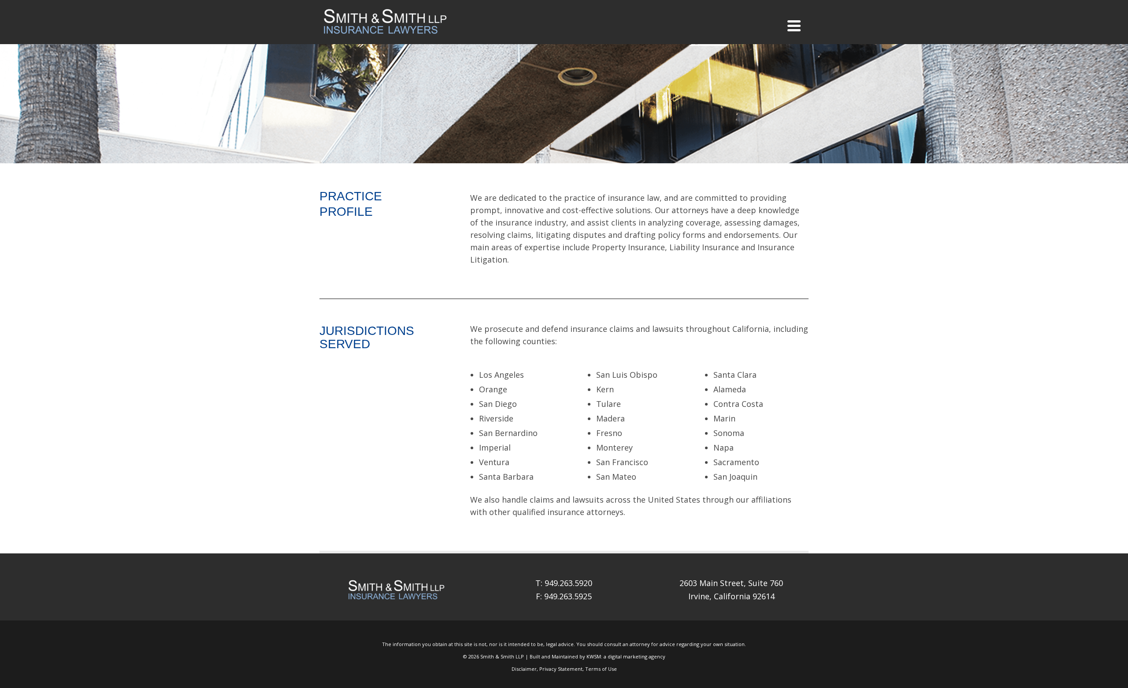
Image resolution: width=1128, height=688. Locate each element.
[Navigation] (794, 26)
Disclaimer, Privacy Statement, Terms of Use (564, 668)
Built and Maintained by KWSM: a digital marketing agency (597, 656)
